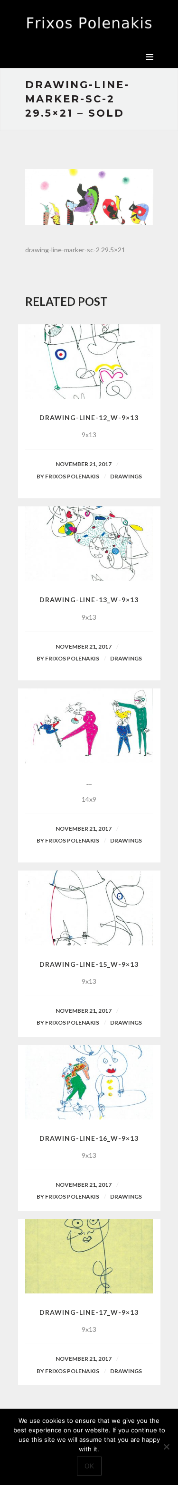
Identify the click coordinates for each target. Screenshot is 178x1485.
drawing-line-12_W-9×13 (89, 417)
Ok (89, 1466)
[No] (166, 1446)
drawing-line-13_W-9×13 (89, 600)
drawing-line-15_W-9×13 (89, 964)
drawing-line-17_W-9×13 (89, 1312)
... (89, 782)
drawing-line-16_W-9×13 (89, 1138)
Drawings (126, 476)
